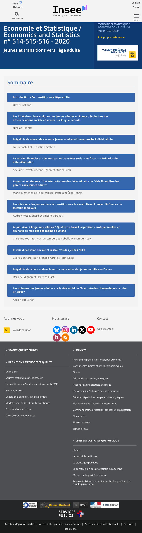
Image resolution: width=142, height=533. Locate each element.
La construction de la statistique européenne (97, 468)
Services (81, 350)
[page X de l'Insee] (82, 330)
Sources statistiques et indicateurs (24, 378)
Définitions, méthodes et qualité (30, 362)
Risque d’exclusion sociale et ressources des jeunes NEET (49, 250)
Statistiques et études (23, 350)
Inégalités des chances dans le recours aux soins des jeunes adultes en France (62, 269)
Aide (15, 3)
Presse (136, 7)
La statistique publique (85, 462)
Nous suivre (79, 416)
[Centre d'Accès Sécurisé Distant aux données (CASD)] (81, 508)
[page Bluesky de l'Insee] (56, 330)
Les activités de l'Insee (85, 456)
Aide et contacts (81, 422)
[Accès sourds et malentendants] (20, 3)
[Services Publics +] (71, 517)
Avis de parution (22, 330)
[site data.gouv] (104, 508)
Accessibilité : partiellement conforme (59, 524)
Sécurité (128, 524)
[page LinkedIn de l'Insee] (73, 329)
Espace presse (80, 428)
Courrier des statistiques (19, 409)
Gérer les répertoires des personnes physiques (98, 397)
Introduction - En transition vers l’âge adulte (41, 97)
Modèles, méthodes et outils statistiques (28, 403)
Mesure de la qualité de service (89, 475)
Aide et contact (105, 328)
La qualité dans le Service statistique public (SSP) (32, 384)
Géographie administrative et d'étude (26, 396)
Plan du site (70, 528)
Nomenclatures (14, 390)
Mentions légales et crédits (19, 524)
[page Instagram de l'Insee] (65, 330)
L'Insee (76, 450)
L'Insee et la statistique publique (97, 440)
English (136, 2)
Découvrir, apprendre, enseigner (90, 378)
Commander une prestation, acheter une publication (102, 409)
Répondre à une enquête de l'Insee (92, 384)
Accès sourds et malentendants (102, 524)
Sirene (76, 372)
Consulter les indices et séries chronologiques (98, 366)
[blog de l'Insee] (56, 337)
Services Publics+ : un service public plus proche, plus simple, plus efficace (102, 483)
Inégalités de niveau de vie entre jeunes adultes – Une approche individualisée (63, 139)
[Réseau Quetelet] (55, 508)
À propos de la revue (112, 37)
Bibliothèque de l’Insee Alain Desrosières (95, 403)
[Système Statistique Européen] (30, 508)
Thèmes (17, 7)
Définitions (12, 371)
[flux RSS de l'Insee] (65, 337)
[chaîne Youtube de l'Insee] (90, 330)
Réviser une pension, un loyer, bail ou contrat (97, 359)
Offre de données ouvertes (20, 415)
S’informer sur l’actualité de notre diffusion (96, 391)
